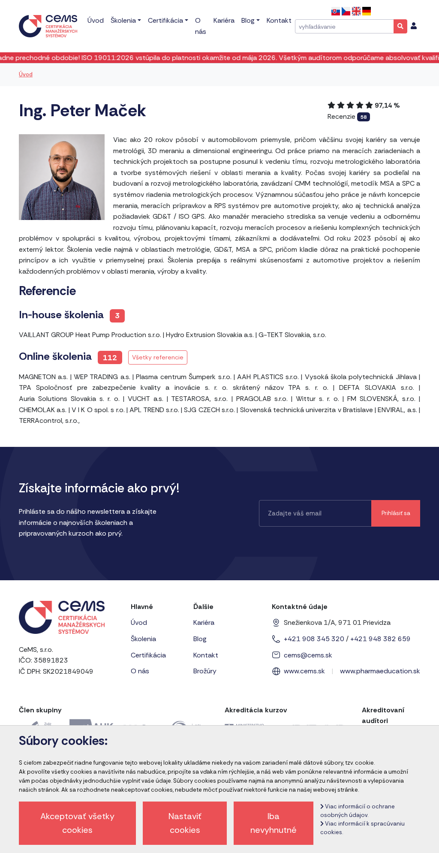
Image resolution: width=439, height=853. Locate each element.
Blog (200, 638)
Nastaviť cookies (184, 823)
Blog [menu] (248, 20)
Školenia (143, 638)
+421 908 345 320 (314, 638)
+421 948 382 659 (380, 638)
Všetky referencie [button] (157, 357)
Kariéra (203, 622)
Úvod (26, 74)
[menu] (413, 26)
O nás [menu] (200, 26)
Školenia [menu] (123, 20)
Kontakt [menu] (279, 20)
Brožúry (204, 670)
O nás (140, 670)
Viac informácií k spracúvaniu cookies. (362, 828)
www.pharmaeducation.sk (380, 670)
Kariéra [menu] (224, 20)
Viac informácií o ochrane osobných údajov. (357, 811)
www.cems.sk (304, 670)
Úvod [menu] (95, 20)
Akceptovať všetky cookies (77, 823)
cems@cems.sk (308, 655)
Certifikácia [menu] (165, 20)
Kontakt (205, 655)
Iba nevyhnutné (273, 823)
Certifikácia (148, 655)
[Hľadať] (400, 26)
